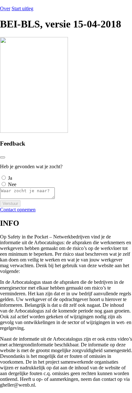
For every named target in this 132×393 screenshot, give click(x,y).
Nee (12, 184)
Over (5, 8)
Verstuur (10, 203)
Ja (10, 178)
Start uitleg (22, 8)
